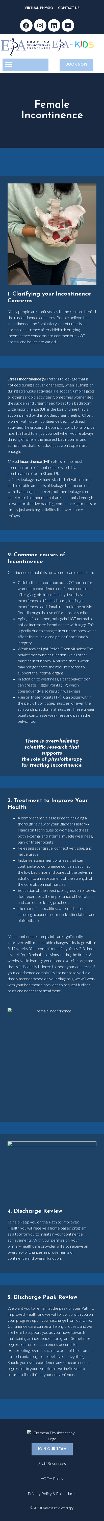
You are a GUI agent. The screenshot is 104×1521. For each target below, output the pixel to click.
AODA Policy (52, 1478)
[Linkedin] (54, 25)
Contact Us (69, 8)
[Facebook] (26, 25)
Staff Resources (52, 1463)
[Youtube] (68, 25)
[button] (8, 64)
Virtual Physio (38, 8)
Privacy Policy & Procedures (52, 1493)
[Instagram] (40, 25)
